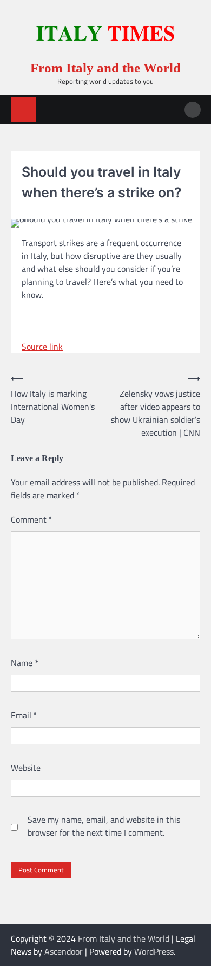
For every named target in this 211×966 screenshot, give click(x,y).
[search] (192, 110)
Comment (31, 519)
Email (24, 715)
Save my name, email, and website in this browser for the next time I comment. (104, 826)
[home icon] (23, 109)
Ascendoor (63, 951)
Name (24, 662)
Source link (42, 346)
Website (26, 767)
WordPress (154, 951)
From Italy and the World (105, 68)
